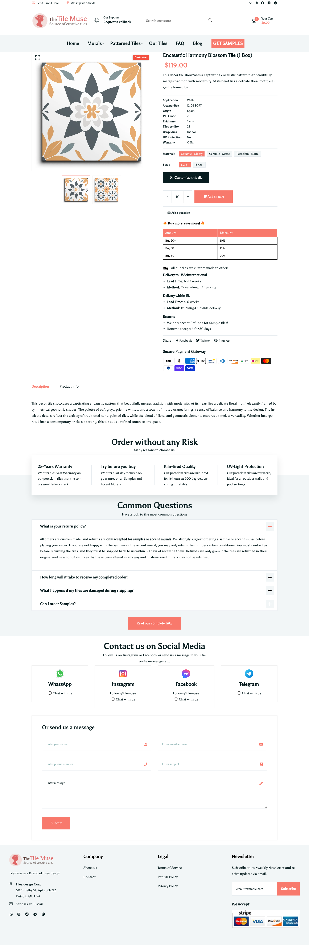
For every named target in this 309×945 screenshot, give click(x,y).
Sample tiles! (218, 323)
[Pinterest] (275, 3)
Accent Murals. (111, 484)
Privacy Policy (168, 886)
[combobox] (178, 20)
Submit (56, 823)
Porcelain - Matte (247, 154)
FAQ (180, 43)
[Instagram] (256, 3)
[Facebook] (262, 3)
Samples (130, 478)
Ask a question (180, 213)
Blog (197, 43)
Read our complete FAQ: (155, 623)
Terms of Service (170, 868)
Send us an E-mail (47, 3)
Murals (94, 43)
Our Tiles (158, 43)
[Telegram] (269, 3)
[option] (91, 111)
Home (73, 43)
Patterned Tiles (125, 43)
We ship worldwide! (83, 3)
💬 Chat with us (60, 693)
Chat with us (125, 699)
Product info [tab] (69, 386)
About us (90, 868)
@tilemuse (128, 693)
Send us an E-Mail (29, 904)
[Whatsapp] (250, 3)
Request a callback (117, 22)
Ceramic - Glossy (191, 154)
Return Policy (168, 877)
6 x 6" (199, 165)
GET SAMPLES (228, 43)
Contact (89, 877)
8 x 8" (185, 165)
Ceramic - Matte (219, 154)
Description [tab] (40, 386)
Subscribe (288, 889)
